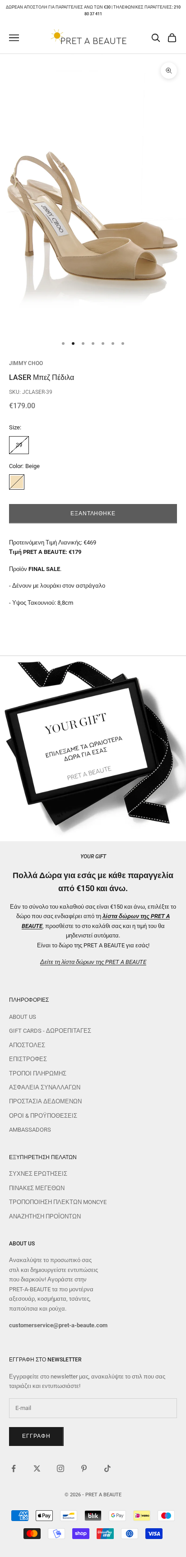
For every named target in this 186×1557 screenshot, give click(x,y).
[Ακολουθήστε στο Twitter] (37, 1468)
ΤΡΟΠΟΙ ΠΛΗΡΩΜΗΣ (37, 1073)
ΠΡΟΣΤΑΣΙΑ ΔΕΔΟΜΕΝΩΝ (45, 1101)
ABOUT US (22, 1016)
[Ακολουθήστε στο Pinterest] (83, 1468)
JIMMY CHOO (26, 363)
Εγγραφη (36, 1436)
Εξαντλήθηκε (93, 513)
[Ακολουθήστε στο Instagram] (60, 1468)
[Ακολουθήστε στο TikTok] (107, 1468)
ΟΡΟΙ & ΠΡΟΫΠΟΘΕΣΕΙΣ (43, 1115)
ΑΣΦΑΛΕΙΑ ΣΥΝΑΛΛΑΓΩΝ (44, 1087)
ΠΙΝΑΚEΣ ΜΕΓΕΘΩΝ (37, 1188)
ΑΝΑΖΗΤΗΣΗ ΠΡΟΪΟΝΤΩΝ (45, 1216)
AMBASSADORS (30, 1129)
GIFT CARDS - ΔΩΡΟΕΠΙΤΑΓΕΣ (50, 1030)
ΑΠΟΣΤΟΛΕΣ (27, 1045)
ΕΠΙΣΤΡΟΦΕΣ (28, 1059)
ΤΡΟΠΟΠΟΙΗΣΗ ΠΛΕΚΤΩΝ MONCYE (58, 1202)
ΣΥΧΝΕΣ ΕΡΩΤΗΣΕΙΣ (38, 1173)
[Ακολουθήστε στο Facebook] (13, 1468)
